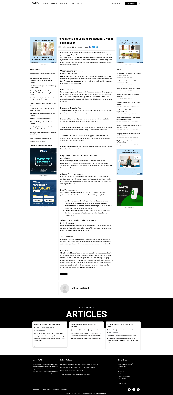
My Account (116, 3)
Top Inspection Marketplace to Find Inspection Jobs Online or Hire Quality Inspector (41, 80)
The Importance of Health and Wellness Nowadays (75, 374)
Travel (72, 3)
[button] (131, 3)
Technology (63, 3)
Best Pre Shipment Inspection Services (41, 145)
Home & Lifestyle (41, 327)
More (78, 3)
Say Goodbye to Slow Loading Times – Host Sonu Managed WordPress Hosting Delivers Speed (42, 92)
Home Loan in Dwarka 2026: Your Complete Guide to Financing (79, 364)
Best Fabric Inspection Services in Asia (41, 138)
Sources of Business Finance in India (40, 118)
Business (45, 3)
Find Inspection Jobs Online (38, 142)
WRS (35, 3)
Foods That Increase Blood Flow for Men (128, 88)
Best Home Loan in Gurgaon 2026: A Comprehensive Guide (77, 367)
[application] (81, 3)
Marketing (54, 3)
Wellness (75, 330)
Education (112, 330)
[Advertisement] (86, 20)
